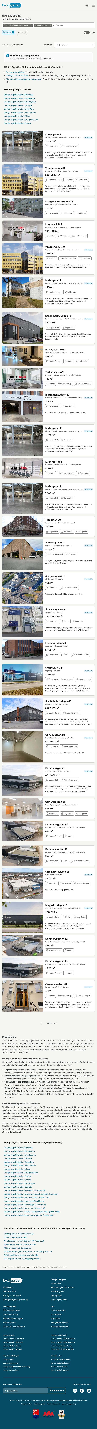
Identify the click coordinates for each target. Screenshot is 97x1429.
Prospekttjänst (57, 1291)
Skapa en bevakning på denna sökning (23, 79)
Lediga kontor (8, 1359)
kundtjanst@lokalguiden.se (15, 1299)
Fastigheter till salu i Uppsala (62, 1349)
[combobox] (73, 25)
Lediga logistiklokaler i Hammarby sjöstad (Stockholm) (29, 1215)
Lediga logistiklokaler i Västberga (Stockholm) (25, 1204)
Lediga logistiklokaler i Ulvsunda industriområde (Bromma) (31, 1194)
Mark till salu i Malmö (59, 1366)
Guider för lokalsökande (14, 1326)
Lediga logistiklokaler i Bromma (18, 94)
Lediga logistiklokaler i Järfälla (18, 1187)
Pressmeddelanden (59, 1326)
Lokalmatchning (10, 1314)
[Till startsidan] (12, 6)
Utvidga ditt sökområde (17, 75)
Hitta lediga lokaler (11, 1310)
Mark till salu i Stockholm (60, 1359)
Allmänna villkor (26, 1404)
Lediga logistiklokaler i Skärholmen (20, 112)
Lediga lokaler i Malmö (12, 1346)
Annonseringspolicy (69, 1404)
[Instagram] (89, 1391)
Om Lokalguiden (58, 1310)
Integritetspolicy (39, 1404)
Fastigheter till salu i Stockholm (63, 1339)
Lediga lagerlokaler (11, 1363)
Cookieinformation (53, 1404)
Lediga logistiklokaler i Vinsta (17, 1179)
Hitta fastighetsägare (13, 1318)
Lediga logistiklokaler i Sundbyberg (20, 101)
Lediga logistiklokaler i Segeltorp (19, 109)
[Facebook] (82, 1391)
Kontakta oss (56, 1314)
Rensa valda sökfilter (15, 72)
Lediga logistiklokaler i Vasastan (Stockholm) (24, 1208)
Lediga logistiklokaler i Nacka (17, 123)
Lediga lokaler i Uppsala (12, 1349)
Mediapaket (56, 1295)
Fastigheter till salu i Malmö (62, 1346)
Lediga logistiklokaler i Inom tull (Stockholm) (24, 1201)
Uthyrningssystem (59, 1299)
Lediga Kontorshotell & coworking (16, 1366)
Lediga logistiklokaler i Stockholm (19, 98)
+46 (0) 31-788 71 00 (12, 1295)
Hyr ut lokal (56, 1283)
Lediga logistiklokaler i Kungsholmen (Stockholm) (26, 1197)
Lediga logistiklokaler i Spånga (18, 105)
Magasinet (55, 1318)
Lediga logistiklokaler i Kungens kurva (21, 119)
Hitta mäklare (9, 1322)
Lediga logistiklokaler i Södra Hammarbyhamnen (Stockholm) (32, 1211)
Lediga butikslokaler (11, 1370)
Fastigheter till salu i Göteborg (63, 1342)
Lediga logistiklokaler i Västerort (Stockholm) (24, 1190)
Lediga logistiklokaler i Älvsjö (17, 116)
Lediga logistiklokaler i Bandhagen (19, 1183)
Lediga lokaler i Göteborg (13, 1342)
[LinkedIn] (75, 1391)
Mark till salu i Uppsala (60, 1370)
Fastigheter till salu (59, 1322)
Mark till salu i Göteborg (60, 1363)
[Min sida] (87, 5)
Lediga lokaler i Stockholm (13, 1339)
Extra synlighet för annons (62, 1287)
